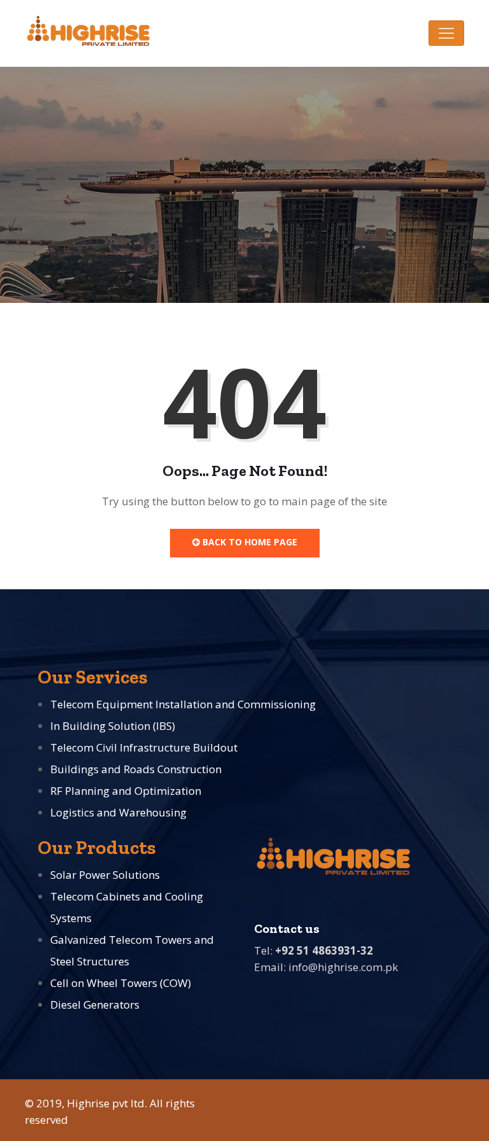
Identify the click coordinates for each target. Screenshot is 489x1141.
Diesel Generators (94, 1004)
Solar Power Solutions (105, 874)
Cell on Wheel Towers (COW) (120, 983)
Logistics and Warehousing (118, 812)
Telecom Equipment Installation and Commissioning (183, 704)
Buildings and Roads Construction (136, 769)
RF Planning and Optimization (125, 790)
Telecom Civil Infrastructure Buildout (143, 747)
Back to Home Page (248, 542)
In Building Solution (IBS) (112, 725)
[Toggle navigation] (446, 33)
